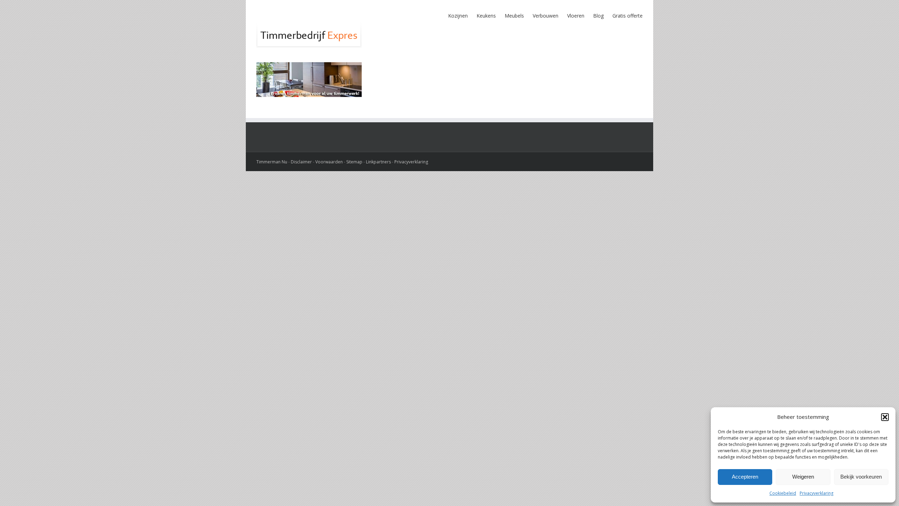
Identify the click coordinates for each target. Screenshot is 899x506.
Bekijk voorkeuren (861, 477)
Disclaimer (301, 162)
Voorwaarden (329, 162)
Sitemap (354, 162)
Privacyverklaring (816, 493)
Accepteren (745, 477)
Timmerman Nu (271, 162)
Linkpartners (378, 162)
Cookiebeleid (782, 493)
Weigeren (803, 477)
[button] (884, 417)
